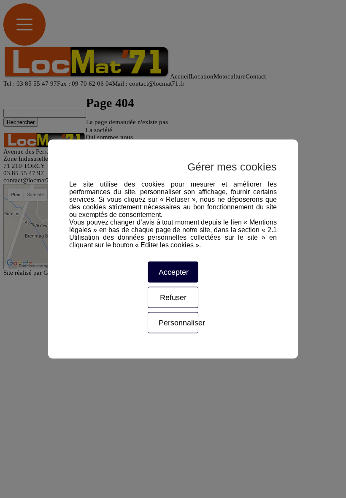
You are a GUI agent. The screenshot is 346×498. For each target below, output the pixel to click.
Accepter (174, 272)
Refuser (173, 297)
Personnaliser (178, 323)
